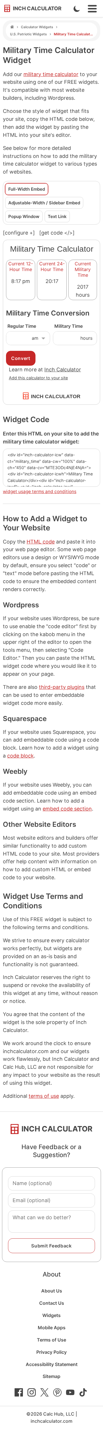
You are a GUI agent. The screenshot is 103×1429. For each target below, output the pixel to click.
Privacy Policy (51, 1352)
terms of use (44, 1096)
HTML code (41, 542)
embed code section (67, 809)
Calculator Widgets (37, 27)
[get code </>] (57, 233)
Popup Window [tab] (23, 216)
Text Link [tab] (57, 216)
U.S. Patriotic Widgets (28, 34)
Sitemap (51, 1376)
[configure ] (19, 233)
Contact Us (51, 1303)
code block (20, 756)
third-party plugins (61, 687)
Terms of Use (51, 1340)
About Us (51, 1291)
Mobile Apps (52, 1327)
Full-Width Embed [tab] (26, 189)
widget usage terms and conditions (39, 491)
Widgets (51, 1315)
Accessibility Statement (52, 1364)
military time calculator (50, 74)
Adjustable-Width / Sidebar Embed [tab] (44, 202)
